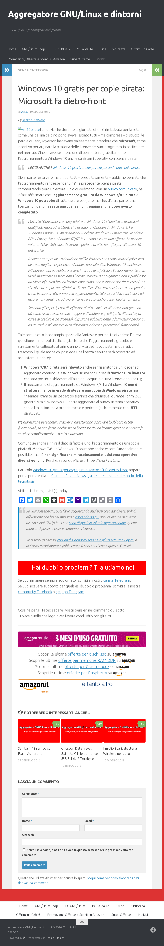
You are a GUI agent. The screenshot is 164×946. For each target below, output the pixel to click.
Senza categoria (33, 70)
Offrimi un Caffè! (143, 49)
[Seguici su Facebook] (153, 930)
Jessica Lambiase (33, 120)
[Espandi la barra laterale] (7, 70)
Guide (102, 49)
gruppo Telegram (70, 592)
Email (89, 821)
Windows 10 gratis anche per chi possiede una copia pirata (96, 168)
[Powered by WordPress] (24, 938)
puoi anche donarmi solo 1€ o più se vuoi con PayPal (95, 540)
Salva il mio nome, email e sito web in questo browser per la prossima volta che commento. (77, 852)
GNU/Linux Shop (33, 49)
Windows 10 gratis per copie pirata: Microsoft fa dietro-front (80, 470)
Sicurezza (118, 49)
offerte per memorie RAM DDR (87, 660)
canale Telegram (116, 580)
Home (12, 49)
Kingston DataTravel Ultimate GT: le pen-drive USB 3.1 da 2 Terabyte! (79, 753)
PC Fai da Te (84, 49)
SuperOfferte (80, 59)
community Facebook (35, 592)
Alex (24, 111)
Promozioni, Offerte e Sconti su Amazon (36, 59)
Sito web (28, 835)
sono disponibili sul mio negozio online (97, 523)
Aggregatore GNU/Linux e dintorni (74, 14)
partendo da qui (87, 517)
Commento (30, 793)
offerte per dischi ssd (87, 654)
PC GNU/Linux (60, 49)
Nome (27, 821)
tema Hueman (56, 937)
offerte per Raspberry (87, 672)
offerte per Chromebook (87, 666)
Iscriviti (100, 59)
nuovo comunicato (122, 189)
